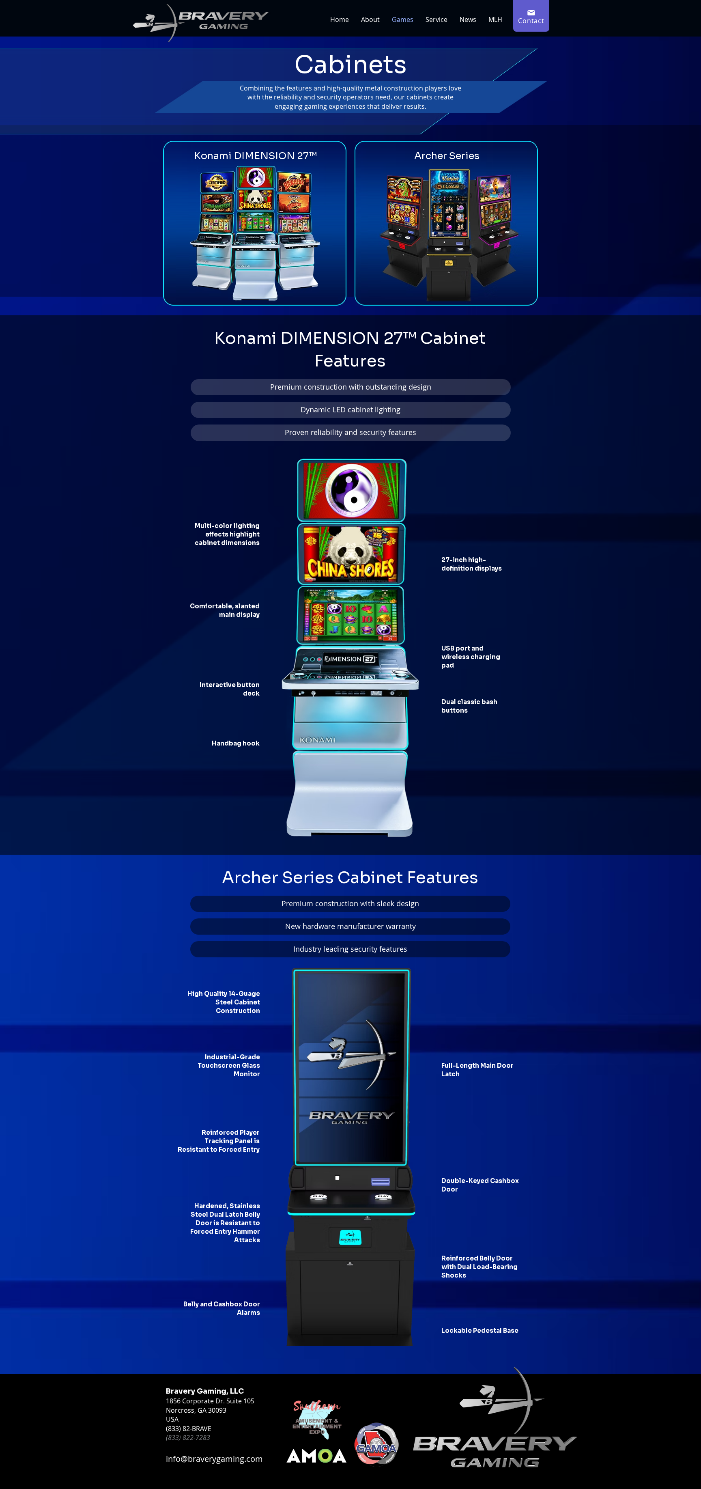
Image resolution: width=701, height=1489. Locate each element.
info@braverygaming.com (214, 1458)
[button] (531, 16)
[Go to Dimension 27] (254, 223)
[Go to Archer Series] (446, 223)
